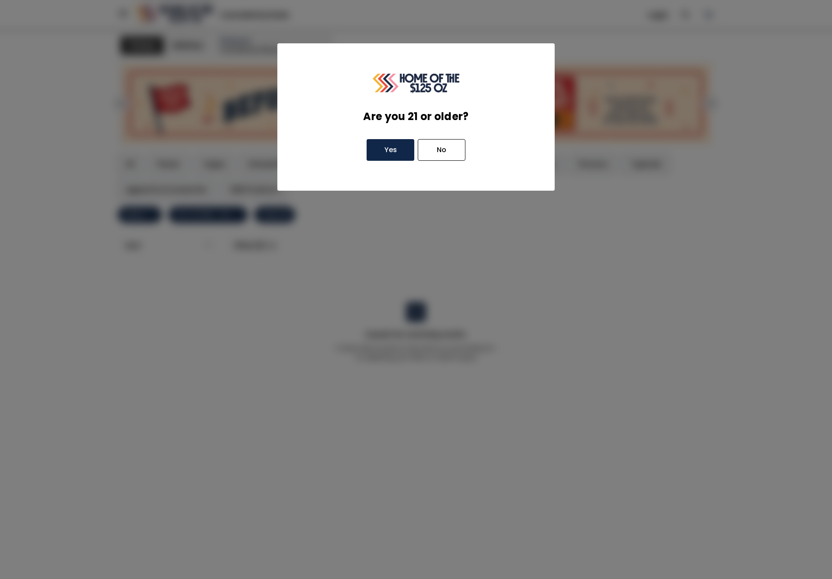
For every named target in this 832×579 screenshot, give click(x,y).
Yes (390, 150)
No (441, 150)
